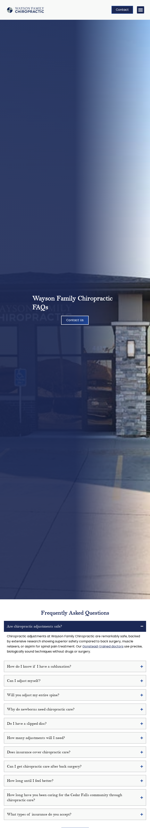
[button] (140, 10)
